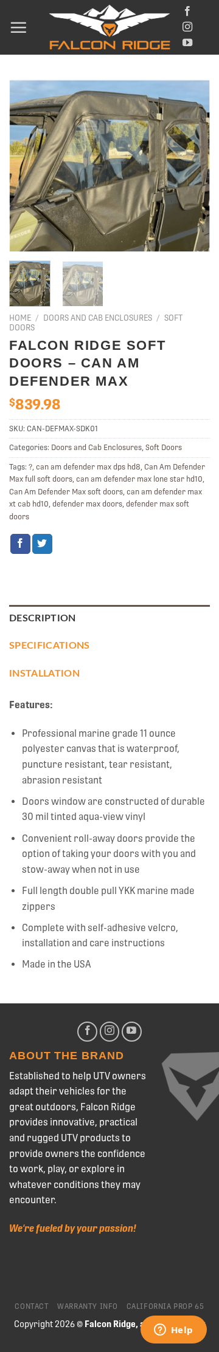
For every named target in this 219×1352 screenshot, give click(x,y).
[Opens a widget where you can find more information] (173, 1331)
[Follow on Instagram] (187, 27)
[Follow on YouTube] (187, 43)
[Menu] (18, 27)
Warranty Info (87, 1306)
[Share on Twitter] (42, 544)
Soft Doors (163, 447)
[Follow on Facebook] (187, 11)
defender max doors (87, 503)
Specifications (49, 645)
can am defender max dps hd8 (88, 466)
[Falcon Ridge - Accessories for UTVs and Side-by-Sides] (109, 28)
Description (42, 618)
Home (20, 318)
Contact (32, 1306)
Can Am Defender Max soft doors (66, 491)
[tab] (109, 619)
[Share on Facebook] (20, 544)
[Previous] (29, 165)
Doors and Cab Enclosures (97, 318)
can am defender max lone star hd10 (139, 478)
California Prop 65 (165, 1306)
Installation (44, 673)
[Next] (190, 165)
